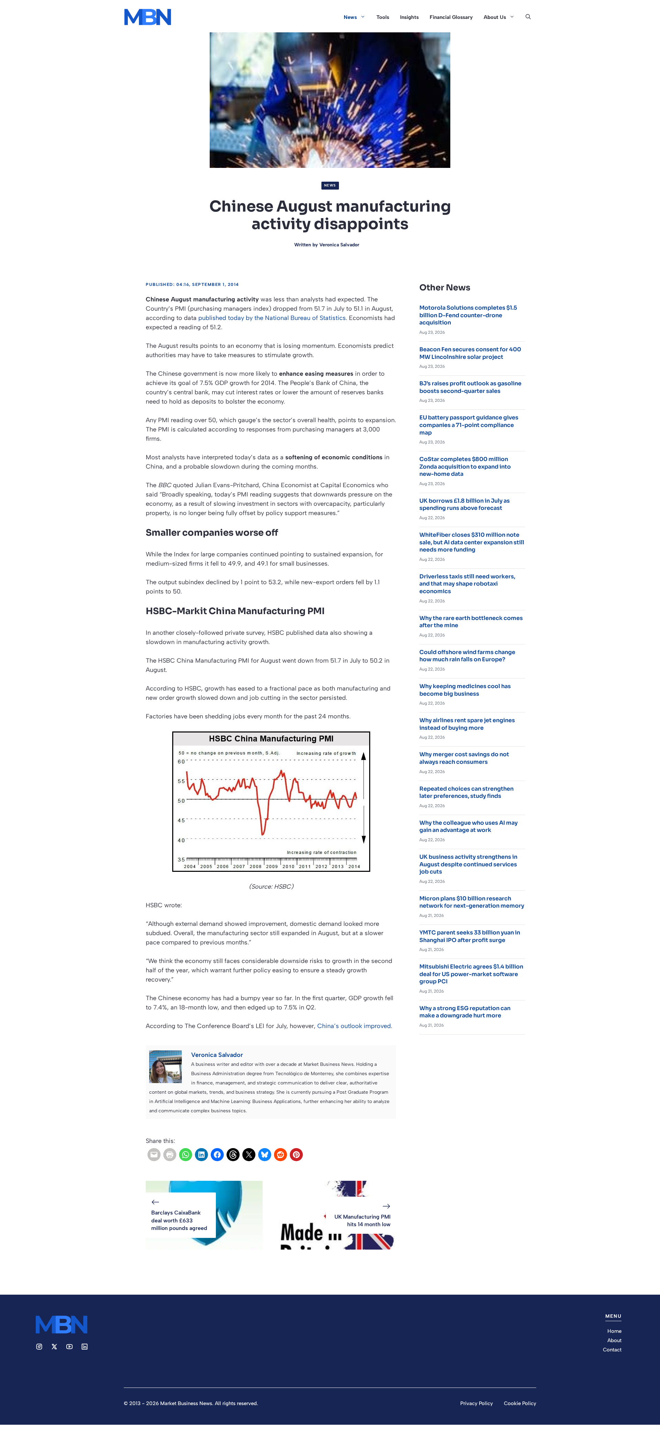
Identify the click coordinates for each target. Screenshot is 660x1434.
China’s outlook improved (354, 1026)
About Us (495, 17)
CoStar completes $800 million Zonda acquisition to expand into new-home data (465, 467)
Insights (409, 17)
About (614, 1340)
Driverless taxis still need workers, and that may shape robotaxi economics (467, 584)
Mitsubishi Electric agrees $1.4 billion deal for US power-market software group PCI (471, 974)
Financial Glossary (451, 17)
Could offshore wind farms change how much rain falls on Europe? (467, 656)
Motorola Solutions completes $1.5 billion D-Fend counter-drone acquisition (468, 315)
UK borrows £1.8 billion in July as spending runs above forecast (464, 504)
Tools (382, 17)
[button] (528, 17)
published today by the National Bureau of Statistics (272, 318)
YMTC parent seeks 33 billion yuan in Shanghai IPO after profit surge (469, 936)
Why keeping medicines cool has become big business (465, 690)
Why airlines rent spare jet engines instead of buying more (467, 724)
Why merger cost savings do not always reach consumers (464, 758)
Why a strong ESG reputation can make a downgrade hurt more (464, 1012)
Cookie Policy (520, 1403)
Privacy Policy (476, 1403)
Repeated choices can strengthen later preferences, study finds (466, 792)
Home (614, 1331)
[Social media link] (39, 1346)
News (350, 17)
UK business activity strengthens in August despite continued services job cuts (468, 864)
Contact (612, 1350)
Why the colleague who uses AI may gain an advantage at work (468, 826)
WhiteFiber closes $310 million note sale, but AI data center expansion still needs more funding (471, 542)
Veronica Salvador (339, 245)
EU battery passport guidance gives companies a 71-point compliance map (468, 425)
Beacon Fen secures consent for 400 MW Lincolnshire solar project (470, 353)
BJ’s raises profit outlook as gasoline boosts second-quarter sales (470, 387)
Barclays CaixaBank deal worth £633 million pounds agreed (179, 1220)
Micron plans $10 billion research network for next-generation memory (471, 902)
